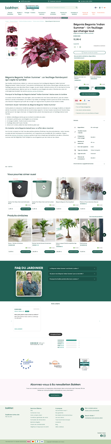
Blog (57, 424)
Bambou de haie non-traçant (80, 77)
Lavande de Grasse (95, 77)
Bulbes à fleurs (19, 13)
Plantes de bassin (63, 13)
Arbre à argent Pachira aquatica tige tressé (66, 244)
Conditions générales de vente (39, 417)
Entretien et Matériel (74, 13)
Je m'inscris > (55, 395)
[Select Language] (96, 8)
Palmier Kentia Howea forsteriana (41, 243)
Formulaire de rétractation (38, 420)
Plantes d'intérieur (53, 13)
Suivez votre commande (92, 410)
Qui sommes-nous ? (61, 410)
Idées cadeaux (60, 427)
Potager (27, 12)
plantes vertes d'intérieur (35, 91)
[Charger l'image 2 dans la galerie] (12, 29)
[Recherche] (76, 7)
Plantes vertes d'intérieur (38, 21)
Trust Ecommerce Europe (63, 420)
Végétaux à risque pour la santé (39, 427)
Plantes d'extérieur (10, 13)
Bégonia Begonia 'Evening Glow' (65, 202)
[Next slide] (99, 321)
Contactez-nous (35, 413)
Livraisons (58, 422)
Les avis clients (60, 417)
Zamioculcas (83, 243)
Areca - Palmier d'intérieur (15, 243)
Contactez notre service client (94, 418)
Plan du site (8, 416)
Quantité (76, 44)
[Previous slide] (11, 321)
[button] (43, 8)
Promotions (101, 12)
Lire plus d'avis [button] (55, 334)
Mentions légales (35, 422)
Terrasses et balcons (42, 13)
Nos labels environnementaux (64, 415)
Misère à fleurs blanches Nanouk (89, 202)
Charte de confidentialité (37, 424)
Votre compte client (36, 415)
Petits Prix (93, 13)
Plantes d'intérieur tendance (25, 21)
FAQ (31, 410)
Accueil (6, 21)
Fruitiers (33, 12)
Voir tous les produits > (89, 94)
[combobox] (62, 7)
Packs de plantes (85, 13)
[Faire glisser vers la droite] (103, 73)
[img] (18, 309)
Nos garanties (59, 413)
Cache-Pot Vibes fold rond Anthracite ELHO (19, 202)
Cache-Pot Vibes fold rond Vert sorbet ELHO (43, 202)
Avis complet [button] (18, 329)
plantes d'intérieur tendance (21, 135)
